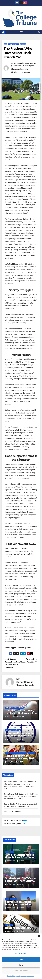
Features (23, 44)
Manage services (20, 953)
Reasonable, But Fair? (12, 812)
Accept (21, 959)
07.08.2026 (11, 908)
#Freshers (15, 69)
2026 (7, 707)
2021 (5, 44)
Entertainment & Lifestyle (18, 753)
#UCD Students (17, 72)
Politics (20, 707)
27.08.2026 (11, 861)
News (12, 852)
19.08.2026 (11, 884)
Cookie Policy (11, 976)
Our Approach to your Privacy (25, 976)
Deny (21, 965)
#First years (30, 66)
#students (24, 69)
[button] (39, 936)
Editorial (13, 899)
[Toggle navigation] (21, 32)
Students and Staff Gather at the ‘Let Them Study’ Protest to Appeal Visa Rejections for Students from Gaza (21, 796)
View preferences (21, 971)
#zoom (27, 72)
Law (19, 730)
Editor (21, 716)
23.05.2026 (11, 931)
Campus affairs (13, 44)
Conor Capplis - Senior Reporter (25, 63)
